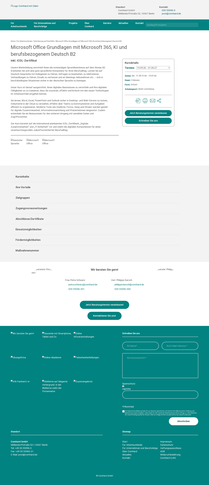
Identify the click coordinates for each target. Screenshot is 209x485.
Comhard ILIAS (168, 458)
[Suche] (195, 24)
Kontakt (139, 23)
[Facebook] (187, 8)
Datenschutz (166, 444)
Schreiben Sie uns (148, 120)
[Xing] (191, 8)
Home (13, 41)
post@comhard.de (171, 13)
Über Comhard (129, 451)
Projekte (73, 23)
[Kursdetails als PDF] (137, 101)
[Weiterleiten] (159, 101)
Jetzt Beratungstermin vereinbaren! (104, 304)
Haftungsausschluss (170, 448)
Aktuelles (123, 23)
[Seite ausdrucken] (145, 101)
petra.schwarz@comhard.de (82, 284)
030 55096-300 (123, 289)
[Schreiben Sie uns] (152, 101)
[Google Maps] (26, 470)
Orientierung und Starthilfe (44, 41)
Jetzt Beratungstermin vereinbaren (148, 113)
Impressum (166, 441)
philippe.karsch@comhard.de (129, 284)
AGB (162, 451)
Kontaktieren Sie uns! (104, 315)
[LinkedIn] (191, 12)
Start (124, 441)
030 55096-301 (76, 289)
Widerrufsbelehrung (170, 454)
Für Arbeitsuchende (24, 41)
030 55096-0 (168, 10)
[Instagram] (187, 12)
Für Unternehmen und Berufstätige (140, 448)
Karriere (107, 23)
